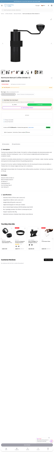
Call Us (15, 104)
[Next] (51, 43)
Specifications (16, 144)
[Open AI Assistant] (51, 441)
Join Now (50, 87)
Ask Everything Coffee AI (28, 107)
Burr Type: (10, 92)
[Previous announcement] (1, 1)
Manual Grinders (17, 13)
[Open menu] (2, 5)
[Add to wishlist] (51, 78)
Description (6, 144)
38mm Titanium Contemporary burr (25, 94)
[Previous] (3, 43)
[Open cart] (51, 5)
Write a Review (48, 259)
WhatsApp (40, 104)
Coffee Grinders (9, 13)
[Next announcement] (52, 1)
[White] (19, 246)
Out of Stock (27, 445)
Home (2, 13)
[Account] (48, 5)
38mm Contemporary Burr (8, 94)
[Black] (16, 246)
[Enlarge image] (51, 19)
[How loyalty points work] (18, 87)
